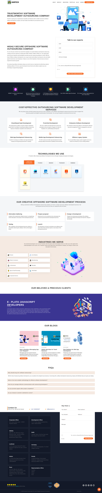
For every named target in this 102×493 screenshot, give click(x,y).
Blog (77, 2)
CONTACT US (89, 2)
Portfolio (72, 2)
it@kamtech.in (51, 409)
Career (82, 2)
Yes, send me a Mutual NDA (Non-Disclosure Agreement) (70, 65)
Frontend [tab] (40, 162)
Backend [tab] (51, 162)
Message (64, 424)
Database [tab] (73, 162)
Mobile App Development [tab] (29, 162)
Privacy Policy (79, 491)
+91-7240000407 (35, 409)
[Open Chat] (99, 489)
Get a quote (11, 23)
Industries (65, 2)
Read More (23, 358)
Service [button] (59, 2)
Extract (17, 486)
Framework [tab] (62, 162)
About (54, 2)
